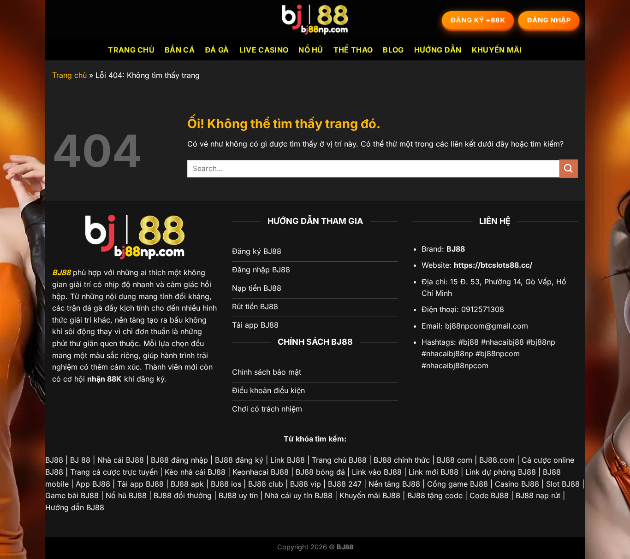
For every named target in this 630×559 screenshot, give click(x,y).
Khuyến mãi (497, 49)
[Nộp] (568, 168)
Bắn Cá (180, 49)
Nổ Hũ (310, 49)
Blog (393, 49)
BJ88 (61, 272)
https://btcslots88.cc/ (493, 265)
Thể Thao (353, 49)
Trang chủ (131, 49)
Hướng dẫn (438, 49)
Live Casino (264, 49)
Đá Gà (217, 49)
